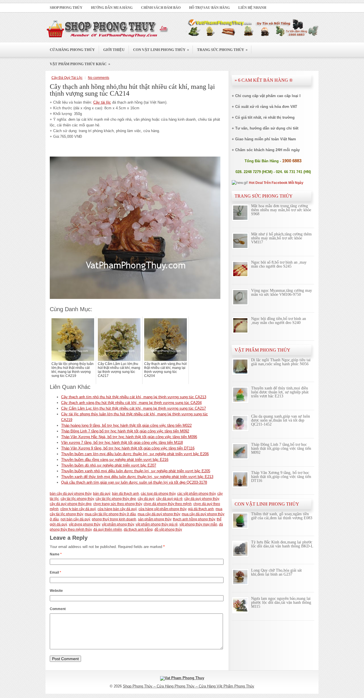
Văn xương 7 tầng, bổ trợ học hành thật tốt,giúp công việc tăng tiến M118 (122, 442)
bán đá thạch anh (125, 494)
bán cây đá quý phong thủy (70, 494)
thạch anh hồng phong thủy (194, 519)
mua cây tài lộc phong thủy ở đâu (110, 514)
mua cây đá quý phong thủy (159, 514)
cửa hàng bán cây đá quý (117, 509)
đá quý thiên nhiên (107, 529)
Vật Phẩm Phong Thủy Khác (80, 63)
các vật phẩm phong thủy (196, 494)
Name (56, 554)
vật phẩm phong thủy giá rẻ (157, 524)
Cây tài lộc (102, 102)
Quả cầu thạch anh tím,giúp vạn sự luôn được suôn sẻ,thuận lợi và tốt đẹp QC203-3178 (134, 482)
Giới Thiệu (114, 50)
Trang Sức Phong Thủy (222, 49)
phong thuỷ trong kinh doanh (114, 519)
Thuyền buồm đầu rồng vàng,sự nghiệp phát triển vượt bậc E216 (114, 459)
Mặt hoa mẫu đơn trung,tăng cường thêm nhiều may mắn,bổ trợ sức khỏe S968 (281, 210)
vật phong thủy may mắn (198, 524)
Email (55, 572)
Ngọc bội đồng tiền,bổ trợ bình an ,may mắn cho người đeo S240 (278, 321)
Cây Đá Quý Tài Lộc (66, 78)
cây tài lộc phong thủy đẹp (116, 499)
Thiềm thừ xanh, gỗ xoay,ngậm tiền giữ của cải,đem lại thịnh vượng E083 (281, 516)
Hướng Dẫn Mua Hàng (112, 8)
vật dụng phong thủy (84, 524)
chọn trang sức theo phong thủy (117, 504)
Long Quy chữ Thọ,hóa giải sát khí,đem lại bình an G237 (276, 572)
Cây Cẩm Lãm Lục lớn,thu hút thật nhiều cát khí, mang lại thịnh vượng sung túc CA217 (133, 408)
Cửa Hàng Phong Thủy (72, 50)
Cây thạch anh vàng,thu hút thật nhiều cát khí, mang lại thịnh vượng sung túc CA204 (131, 403)
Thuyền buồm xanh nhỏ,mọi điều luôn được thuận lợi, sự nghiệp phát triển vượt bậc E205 (135, 471)
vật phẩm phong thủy (118, 524)
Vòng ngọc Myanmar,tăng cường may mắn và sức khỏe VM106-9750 (281, 292)
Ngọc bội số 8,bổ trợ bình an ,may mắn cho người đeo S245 (279, 264)
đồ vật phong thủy (168, 529)
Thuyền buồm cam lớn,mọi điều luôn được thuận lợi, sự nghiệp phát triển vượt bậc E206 (135, 454)
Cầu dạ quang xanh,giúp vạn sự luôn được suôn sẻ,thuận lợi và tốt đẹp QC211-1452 (280, 420)
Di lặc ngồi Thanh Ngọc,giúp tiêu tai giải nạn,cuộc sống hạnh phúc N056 (281, 362)
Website (56, 591)
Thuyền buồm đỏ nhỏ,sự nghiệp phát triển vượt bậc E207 (108, 465)
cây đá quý (146, 499)
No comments (98, 78)
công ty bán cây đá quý (78, 509)
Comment (58, 609)
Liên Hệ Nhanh (252, 8)
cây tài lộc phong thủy (77, 499)
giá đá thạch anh (201, 509)
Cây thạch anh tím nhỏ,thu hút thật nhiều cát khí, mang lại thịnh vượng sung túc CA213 (133, 397)
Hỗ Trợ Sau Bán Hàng (209, 8)
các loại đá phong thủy (158, 494)
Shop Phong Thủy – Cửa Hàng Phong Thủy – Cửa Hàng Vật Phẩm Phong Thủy (188, 686)
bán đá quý (101, 494)
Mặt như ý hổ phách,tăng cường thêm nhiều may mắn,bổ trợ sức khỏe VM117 (281, 238)
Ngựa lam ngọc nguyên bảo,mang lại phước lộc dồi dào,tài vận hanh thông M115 (281, 602)
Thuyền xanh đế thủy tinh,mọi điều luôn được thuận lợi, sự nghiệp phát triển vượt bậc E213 (137, 477)
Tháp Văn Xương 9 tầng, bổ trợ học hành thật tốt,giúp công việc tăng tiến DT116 (128, 448)
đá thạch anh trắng (138, 529)
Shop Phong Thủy (66, 8)
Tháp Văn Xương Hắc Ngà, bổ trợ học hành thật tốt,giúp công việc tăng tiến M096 (129, 437)
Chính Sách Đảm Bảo (161, 8)
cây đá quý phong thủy (201, 499)
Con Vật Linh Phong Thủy (161, 49)
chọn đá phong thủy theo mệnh (168, 504)
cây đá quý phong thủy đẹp (71, 504)
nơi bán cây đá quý (75, 519)
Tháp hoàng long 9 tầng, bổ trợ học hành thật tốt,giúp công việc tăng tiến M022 (126, 425)
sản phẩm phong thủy (154, 519)
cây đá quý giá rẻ (169, 499)
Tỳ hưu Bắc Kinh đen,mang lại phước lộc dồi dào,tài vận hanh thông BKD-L (282, 544)
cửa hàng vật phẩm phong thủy (162, 509)
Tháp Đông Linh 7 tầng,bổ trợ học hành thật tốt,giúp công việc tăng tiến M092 (125, 431)
